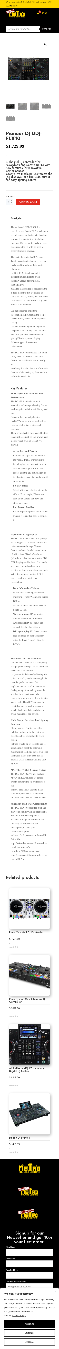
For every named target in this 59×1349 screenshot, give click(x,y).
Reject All (29, 1342)
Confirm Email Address (16, 1281)
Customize (29, 1333)
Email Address (12, 1270)
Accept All (29, 1324)
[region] (29, 1318)
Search (46, 29)
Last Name (10, 1259)
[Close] (56, 1291)
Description (16, 218)
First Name (10, 1247)
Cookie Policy (19, 1315)
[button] (46, 44)
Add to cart (28, 201)
